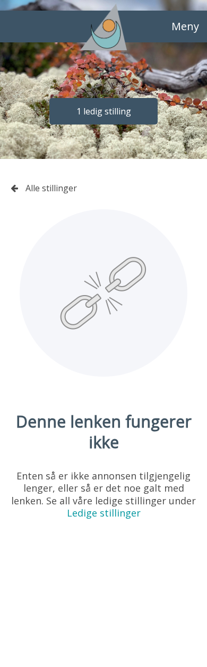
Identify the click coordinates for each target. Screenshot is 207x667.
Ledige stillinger (104, 512)
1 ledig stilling (103, 111)
